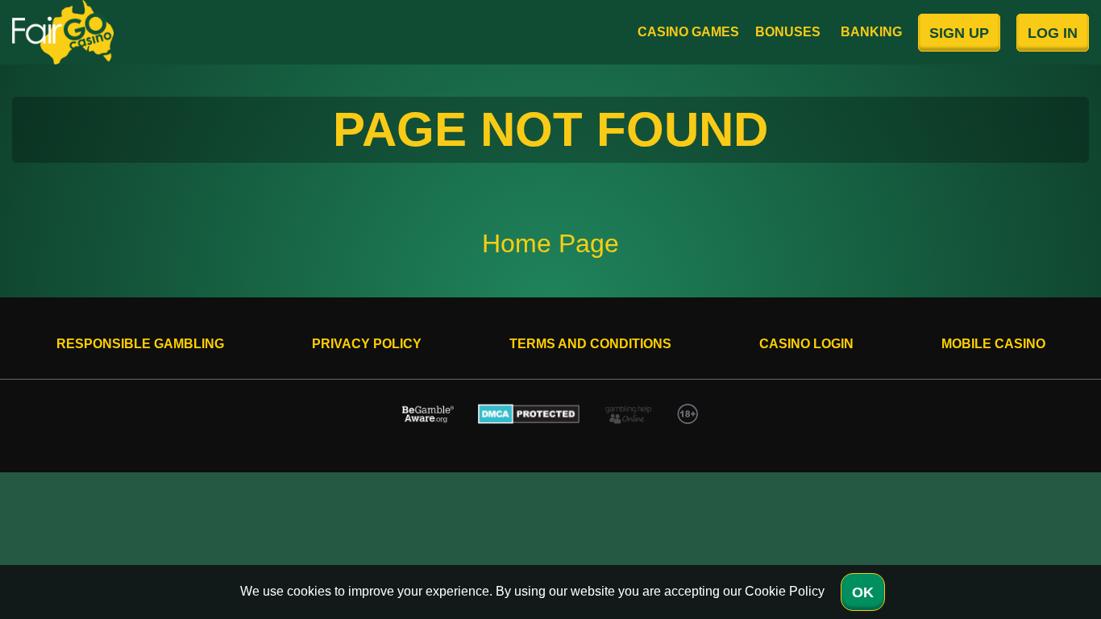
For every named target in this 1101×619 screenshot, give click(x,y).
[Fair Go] (63, 32)
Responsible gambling (140, 344)
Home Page (550, 243)
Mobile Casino (993, 344)
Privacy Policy (367, 344)
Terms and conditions (590, 344)
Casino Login (806, 344)
